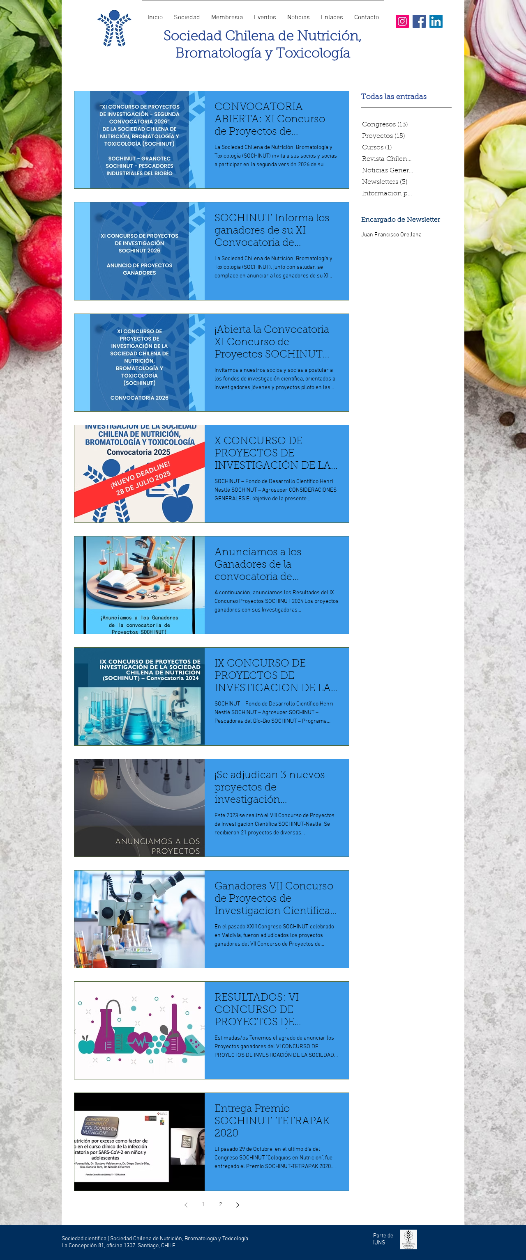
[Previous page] (185, 1205)
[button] (186, 14)
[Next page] (237, 1205)
